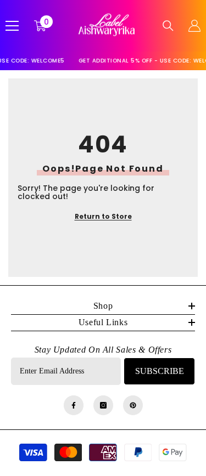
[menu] (12, 25)
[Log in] (194, 26)
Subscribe (159, 371)
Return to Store (103, 216)
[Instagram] (103, 405)
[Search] (168, 25)
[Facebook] (73, 405)
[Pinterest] (133, 405)
